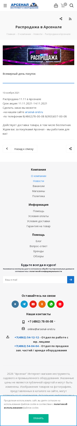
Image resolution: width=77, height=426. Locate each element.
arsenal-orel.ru (34, 112)
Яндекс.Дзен (60, 304)
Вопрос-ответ (38, 246)
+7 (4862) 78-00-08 (40, 321)
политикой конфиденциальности (46, 271)
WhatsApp (51, 304)
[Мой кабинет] (56, 5)
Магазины (38, 191)
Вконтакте (15, 304)
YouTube (33, 304)
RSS (70, 19)
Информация (39, 205)
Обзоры (38, 256)
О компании (38, 176)
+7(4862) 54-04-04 (26, 346)
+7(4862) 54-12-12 (27, 337)
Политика (38, 196)
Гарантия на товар (38, 226)
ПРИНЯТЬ (38, 418)
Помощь (38, 211)
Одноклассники (42, 304)
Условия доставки (38, 221)
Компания (38, 170)
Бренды (38, 251)
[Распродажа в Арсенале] (38, 55)
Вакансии (39, 186)
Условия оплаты (38, 216)
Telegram (24, 304)
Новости (38, 181)
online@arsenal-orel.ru (41, 329)
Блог (39, 241)
